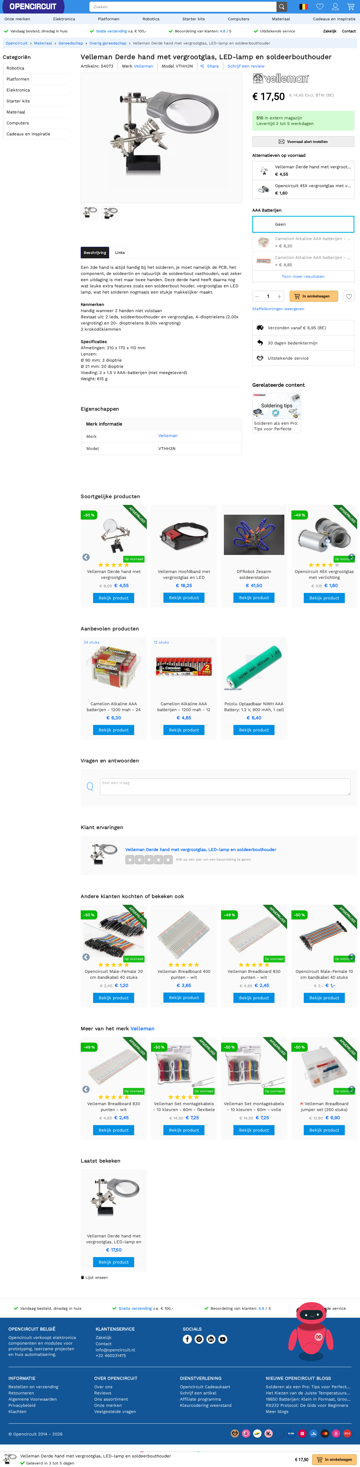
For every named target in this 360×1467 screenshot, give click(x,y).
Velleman (167, 435)
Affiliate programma (200, 1399)
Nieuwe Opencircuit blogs (298, 1378)
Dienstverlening (200, 1378)
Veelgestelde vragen (115, 1411)
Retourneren (21, 1393)
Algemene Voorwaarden (32, 1399)
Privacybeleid (21, 1405)
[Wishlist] (315, 7)
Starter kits (194, 19)
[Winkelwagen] (346, 7)
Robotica (151, 19)
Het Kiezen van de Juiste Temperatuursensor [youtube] (309, 1393)
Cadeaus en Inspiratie (334, 19)
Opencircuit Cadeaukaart (205, 1386)
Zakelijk (329, 31)
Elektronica (64, 19)
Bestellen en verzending (33, 1386)
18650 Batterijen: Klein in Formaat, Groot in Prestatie (309, 1399)
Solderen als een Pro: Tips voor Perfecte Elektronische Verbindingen (309, 1386)
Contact (349, 31)
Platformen (109, 19)
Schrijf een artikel (198, 1393)
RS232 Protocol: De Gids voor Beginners (307, 1405)
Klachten (17, 1411)
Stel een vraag (115, 782)
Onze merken (17, 19)
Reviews (102, 1393)
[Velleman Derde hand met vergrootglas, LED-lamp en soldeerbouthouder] (89, 213)
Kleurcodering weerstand (205, 1405)
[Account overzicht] (331, 7)
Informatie (21, 1378)
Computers (238, 19)
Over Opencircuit (116, 1378)
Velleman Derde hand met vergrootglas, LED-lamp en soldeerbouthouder (200, 849)
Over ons (103, 1386)
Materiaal (281, 19)
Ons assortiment (111, 1399)
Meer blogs (277, 1411)
